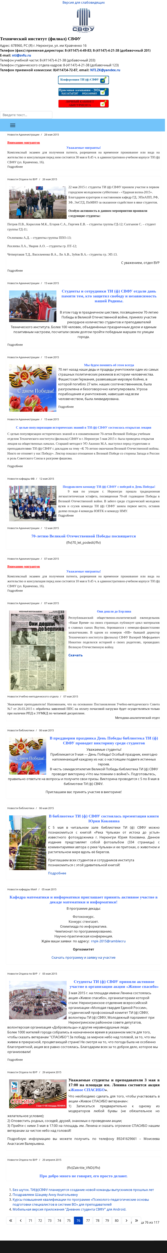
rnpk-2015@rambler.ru (108, 941)
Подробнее (15, 167)
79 (107, 1220)
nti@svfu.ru (21, 55)
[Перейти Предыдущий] (20, 1220)
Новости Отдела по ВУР (22, 179)
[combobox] (26, 115)
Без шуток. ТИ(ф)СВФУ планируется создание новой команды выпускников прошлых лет (83, 1189)
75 (69, 1220)
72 (40, 1220)
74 (59, 1220)
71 (30, 1220)
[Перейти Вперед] (126, 1220)
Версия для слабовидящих (84, 2)
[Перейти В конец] (136, 1220)
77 (88, 1220)
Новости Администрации (23, 134)
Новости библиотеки (20, 730)
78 (97, 1220)
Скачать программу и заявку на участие (83, 957)
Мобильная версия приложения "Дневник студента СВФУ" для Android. (69, 1209)
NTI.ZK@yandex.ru (105, 70)
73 (50, 1220)
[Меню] (12, 125)
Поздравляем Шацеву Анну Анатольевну (45, 1194)
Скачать (75, 655)
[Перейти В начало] (10, 1220)
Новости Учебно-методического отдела (32, 696)
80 (117, 1220)
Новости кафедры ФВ (20, 478)
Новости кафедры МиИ (22, 889)
